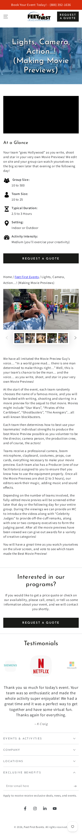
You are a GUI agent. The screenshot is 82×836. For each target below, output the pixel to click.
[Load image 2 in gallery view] (30, 338)
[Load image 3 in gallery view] (41, 338)
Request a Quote (68, 16)
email (50, 600)
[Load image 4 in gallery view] (52, 338)
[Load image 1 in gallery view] (19, 338)
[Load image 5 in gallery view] (63, 338)
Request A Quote (41, 258)
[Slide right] (75, 338)
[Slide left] (7, 338)
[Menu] (5, 16)
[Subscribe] (76, 786)
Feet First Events (27, 277)
